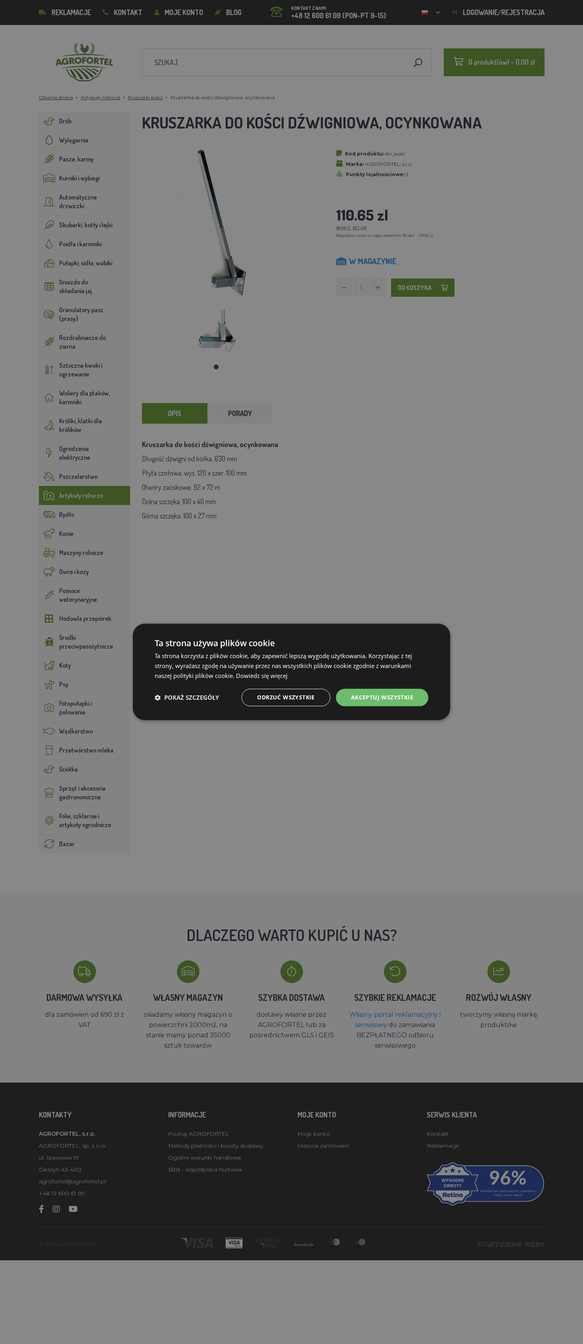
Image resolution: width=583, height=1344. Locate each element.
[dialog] (291, 672)
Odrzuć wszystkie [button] (286, 697)
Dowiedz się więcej (262, 676)
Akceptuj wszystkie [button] (382, 697)
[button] (187, 697)
